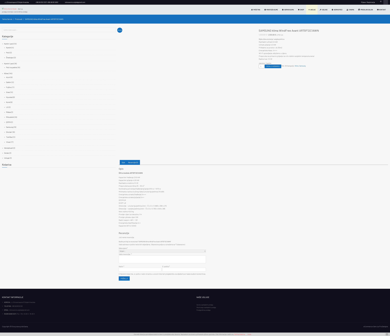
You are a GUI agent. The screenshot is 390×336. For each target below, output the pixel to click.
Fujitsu (8, 87)
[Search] (114, 30)
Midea (8, 112)
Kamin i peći (8, 44)
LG (7, 107)
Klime (297, 66)
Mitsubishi (10, 117)
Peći (7, 52)
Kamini (8, 47)
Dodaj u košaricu (273, 66)
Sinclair (9, 132)
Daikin (8, 82)
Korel (8, 102)
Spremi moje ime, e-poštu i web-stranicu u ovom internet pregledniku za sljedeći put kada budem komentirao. (163, 274)
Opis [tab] (123, 162)
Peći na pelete (11, 67)
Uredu (249, 334)
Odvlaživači (8, 148)
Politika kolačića (239, 334)
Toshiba (9, 137)
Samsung (302, 66)
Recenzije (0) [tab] (133, 162)
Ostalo (6, 153)
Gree (8, 92)
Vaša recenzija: (125, 254)
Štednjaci (10, 57)
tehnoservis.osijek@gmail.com (19, 310)
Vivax (8, 142)
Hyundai (9, 97)
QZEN (8, 122)
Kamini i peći (9, 63)
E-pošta (166, 266)
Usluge (6, 158)
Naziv (121, 266)
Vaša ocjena (123, 248)
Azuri (8, 77)
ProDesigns (383, 326)
